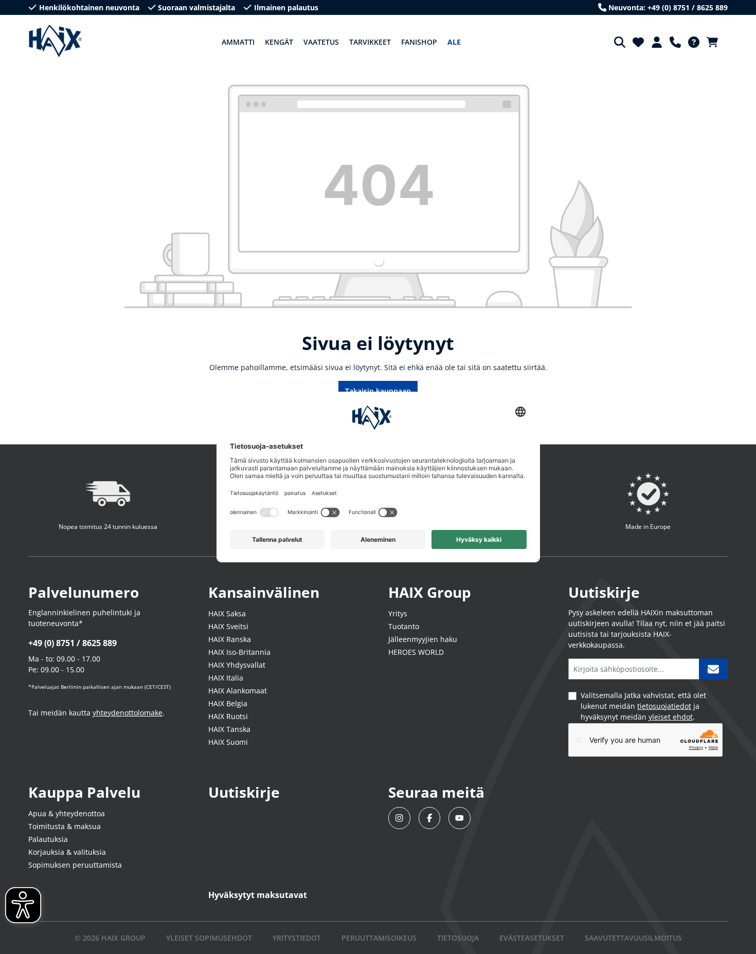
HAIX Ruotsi (228, 716)
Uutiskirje (244, 792)
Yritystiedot (297, 938)
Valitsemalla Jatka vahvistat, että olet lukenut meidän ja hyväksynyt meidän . (643, 706)
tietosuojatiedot (664, 706)
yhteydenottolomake (128, 713)
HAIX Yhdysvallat (236, 665)
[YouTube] (459, 818)
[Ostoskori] (715, 42)
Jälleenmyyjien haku (422, 639)
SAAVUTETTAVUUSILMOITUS (633, 938)
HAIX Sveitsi (228, 626)
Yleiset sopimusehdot (209, 938)
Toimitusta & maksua (64, 826)
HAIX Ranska (229, 639)
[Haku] (619, 42)
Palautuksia (48, 839)
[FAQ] (694, 42)
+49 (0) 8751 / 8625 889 (72, 643)
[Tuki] (675, 42)
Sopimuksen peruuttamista (75, 865)
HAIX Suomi (228, 742)
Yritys (397, 613)
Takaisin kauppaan (378, 391)
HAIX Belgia (227, 703)
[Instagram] (399, 818)
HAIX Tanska (229, 729)
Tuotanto (403, 626)
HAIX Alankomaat (237, 690)
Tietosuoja (458, 938)
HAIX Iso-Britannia (239, 652)
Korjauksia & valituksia (67, 852)
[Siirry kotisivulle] (55, 41)
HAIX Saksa (227, 613)
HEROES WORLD (416, 652)
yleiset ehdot (671, 717)
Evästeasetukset (531, 938)
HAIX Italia (225, 678)
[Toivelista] (638, 42)
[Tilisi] (656, 42)
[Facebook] (430, 818)
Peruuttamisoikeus (379, 938)
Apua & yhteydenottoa (66, 813)
